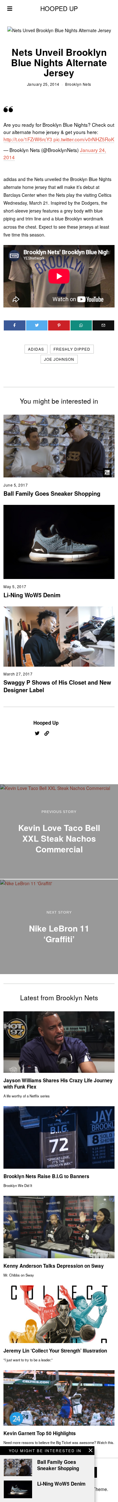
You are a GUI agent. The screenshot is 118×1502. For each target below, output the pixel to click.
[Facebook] (14, 325)
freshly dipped (71, 349)
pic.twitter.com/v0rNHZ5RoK (83, 139)
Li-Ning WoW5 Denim (31, 595)
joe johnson (59, 359)
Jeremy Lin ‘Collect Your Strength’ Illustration (55, 1350)
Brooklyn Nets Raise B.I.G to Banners (46, 1176)
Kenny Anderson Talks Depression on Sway (53, 1265)
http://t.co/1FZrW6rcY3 (27, 139)
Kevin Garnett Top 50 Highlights (39, 1433)
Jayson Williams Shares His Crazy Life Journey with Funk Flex (58, 1083)
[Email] (103, 325)
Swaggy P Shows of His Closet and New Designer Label (57, 686)
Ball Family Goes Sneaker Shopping (51, 493)
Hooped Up (46, 722)
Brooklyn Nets (78, 84)
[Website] (47, 733)
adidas (36, 349)
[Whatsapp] (81, 325)
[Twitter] (37, 325)
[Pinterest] (59, 325)
